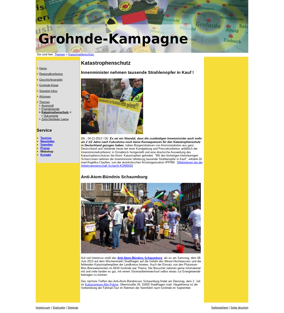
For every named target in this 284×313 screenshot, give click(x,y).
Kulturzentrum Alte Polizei (101, 284)
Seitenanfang (219, 307)
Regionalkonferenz (51, 74)
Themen (60, 54)
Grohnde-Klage (48, 85)
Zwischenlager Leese (55, 119)
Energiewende (50, 109)
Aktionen (45, 96)
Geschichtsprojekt (51, 79)
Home (43, 68)
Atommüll (47, 105)
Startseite (59, 307)
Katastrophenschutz (81, 54)
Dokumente (51, 115)
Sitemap (72, 307)
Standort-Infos (48, 91)
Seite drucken (239, 307)
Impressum (43, 307)
